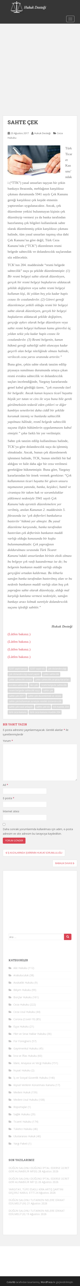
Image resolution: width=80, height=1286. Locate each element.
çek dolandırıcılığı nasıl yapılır (24, 674)
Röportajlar (20, 1107)
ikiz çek (34, 685)
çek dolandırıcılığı (57, 668)
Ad (5, 785)
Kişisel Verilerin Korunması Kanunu (34, 1085)
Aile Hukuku (20, 968)
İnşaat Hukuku (22, 1070)
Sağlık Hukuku (21, 1114)
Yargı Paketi (20, 1143)
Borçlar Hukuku (22, 997)
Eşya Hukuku (21, 1026)
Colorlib (11, 1282)
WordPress (46, 1282)
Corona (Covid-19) (24, 1019)
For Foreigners (22, 1041)
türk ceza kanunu (18, 712)
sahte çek (48, 690)
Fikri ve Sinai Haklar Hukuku (29, 1034)
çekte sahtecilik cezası (20, 679)
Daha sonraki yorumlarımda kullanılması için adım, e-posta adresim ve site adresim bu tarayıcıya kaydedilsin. (38, 831)
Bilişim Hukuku (22, 990)
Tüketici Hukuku (22, 1129)
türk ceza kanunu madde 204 (45, 712)
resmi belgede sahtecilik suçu (24, 690)
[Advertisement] (40, 66)
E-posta (8, 798)
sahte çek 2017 (17, 695)
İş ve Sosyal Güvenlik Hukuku (30, 1077)
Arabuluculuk (21, 975)
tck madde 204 (61, 706)
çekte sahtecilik (51, 674)
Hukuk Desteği (42, 133)
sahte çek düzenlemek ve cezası (44, 695)
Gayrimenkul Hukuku (25, 1048)
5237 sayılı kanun (18, 668)
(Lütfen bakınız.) (19, 634)
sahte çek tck (43, 706)
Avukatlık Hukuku (23, 982)
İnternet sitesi (11, 811)
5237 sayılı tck (37, 668)
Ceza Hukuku (21, 1004)
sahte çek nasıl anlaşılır (21, 706)
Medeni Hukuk (22, 1092)
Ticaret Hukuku (22, 1121)
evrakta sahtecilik (18, 685)
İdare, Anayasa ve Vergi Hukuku (32, 1063)
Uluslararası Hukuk (24, 1136)
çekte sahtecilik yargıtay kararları (52, 679)
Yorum (8, 741)
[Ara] (67, 937)
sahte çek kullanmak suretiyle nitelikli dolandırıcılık (35, 701)
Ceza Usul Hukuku (24, 1012)
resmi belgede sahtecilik (54, 685)
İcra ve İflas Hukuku (25, 1056)
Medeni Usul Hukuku (25, 1099)
